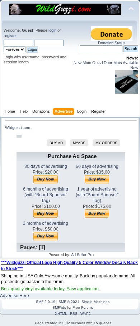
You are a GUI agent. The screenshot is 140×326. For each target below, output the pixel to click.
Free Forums (83, 307)
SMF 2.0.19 (45, 302)
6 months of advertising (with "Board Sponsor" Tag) (45, 195)
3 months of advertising (45, 223)
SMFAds (59, 307)
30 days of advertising (45, 166)
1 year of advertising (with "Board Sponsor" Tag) (97, 195)
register (10, 36)
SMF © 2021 (69, 302)
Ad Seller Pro (82, 255)
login (52, 30)
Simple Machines (95, 302)
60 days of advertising (97, 166)
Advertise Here (14, 295)
